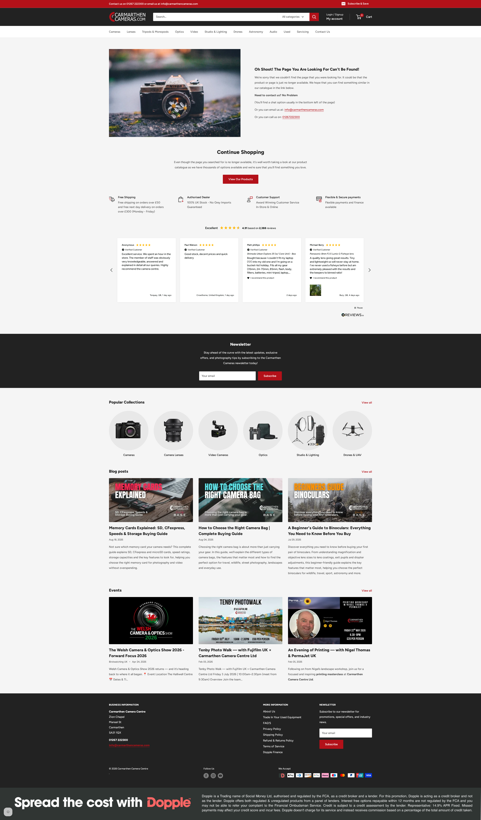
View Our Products (240, 179)
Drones (238, 31)
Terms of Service (273, 746)
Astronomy (256, 31)
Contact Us (322, 31)
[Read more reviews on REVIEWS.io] (352, 316)
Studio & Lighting (216, 31)
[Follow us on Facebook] (206, 775)
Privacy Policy (272, 729)
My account (334, 18)
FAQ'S (267, 723)
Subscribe (270, 376)
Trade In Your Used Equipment (282, 717)
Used (287, 31)
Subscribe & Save (358, 3)
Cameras (114, 31)
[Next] (372, 430)
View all (367, 402)
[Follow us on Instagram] (213, 775)
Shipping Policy (273, 734)
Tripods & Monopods (155, 31)
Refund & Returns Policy (278, 740)
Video (194, 31)
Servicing (303, 31)
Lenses (131, 31)
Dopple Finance (273, 752)
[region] (240, 270)
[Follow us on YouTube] (220, 775)
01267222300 (291, 117)
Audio (273, 31)
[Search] (314, 17)
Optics (179, 31)
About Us (269, 711)
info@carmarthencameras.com (304, 109)
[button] (111, 270)
